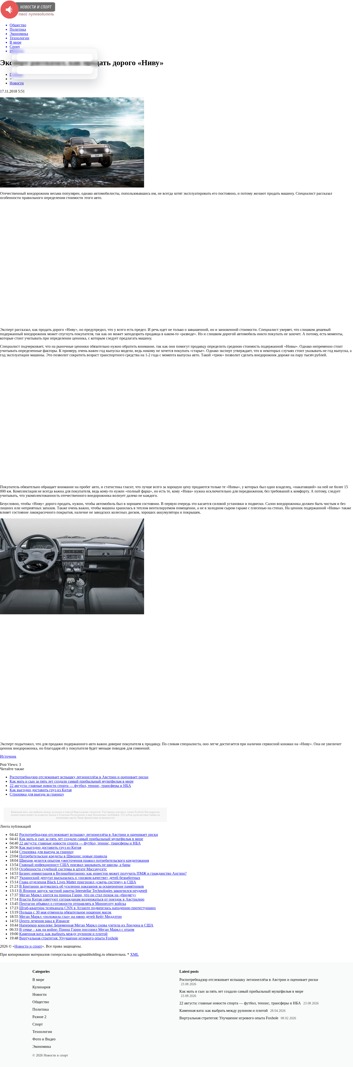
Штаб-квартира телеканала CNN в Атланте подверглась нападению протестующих (87, 908)
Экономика (41, 1046)
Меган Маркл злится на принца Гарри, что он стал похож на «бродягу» (77, 895)
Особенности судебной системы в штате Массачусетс (63, 869)
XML (134, 954)
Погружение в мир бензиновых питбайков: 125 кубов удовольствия (109, 814)
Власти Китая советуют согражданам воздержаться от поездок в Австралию (81, 899)
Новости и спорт (28, 946)
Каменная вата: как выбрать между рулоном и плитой (42, 811)
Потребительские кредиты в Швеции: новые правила (63, 856)
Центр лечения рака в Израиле (44, 921)
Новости (17, 83)
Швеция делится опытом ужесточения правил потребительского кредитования (84, 860)
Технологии (42, 1032)
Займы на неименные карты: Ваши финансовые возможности (108, 816)
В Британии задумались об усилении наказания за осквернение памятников (81, 886)
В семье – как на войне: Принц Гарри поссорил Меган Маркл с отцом (76, 929)
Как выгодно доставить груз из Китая (41, 790)
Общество (40, 1002)
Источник (8, 756)
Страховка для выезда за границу (37, 794)
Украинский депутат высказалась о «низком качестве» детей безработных (79, 878)
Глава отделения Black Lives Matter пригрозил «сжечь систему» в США (77, 882)
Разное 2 (39, 1017)
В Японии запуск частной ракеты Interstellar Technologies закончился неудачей (83, 891)
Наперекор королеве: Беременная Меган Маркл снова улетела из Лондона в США (86, 925)
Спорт (37, 1024)
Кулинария (41, 987)
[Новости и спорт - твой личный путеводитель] (27, 18)
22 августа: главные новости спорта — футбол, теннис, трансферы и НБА (70, 786)
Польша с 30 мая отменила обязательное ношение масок (65, 912)
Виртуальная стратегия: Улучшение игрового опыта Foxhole (109, 811)
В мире (38, 980)
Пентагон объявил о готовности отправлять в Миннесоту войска (72, 904)
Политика (40, 1009)
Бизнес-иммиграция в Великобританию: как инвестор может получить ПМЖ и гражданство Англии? (103, 873)
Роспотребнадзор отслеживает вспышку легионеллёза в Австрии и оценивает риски (79, 777)
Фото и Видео (43, 1039)
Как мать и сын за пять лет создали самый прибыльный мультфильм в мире (72, 781)
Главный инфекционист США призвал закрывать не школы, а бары (74, 865)
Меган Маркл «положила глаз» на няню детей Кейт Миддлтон (70, 917)
